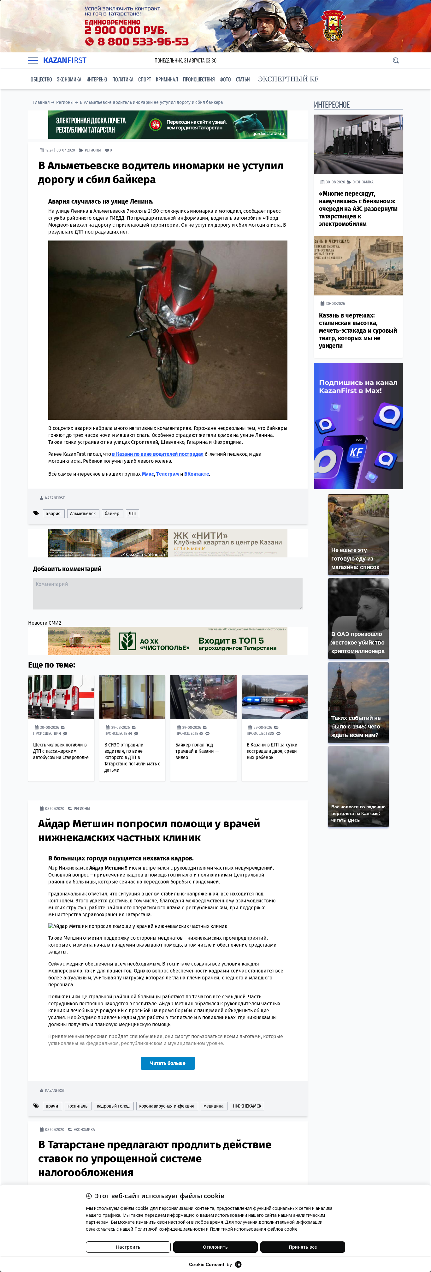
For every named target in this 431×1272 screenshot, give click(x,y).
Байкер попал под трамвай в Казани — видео (196, 751)
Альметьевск (83, 513)
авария (53, 513)
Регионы (65, 102)
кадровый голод (113, 1106)
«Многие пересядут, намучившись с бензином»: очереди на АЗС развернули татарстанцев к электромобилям (358, 209)
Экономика (69, 79)
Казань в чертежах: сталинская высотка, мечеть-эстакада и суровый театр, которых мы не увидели (358, 330)
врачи (52, 1106)
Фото (225, 79)
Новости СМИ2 (44, 623)
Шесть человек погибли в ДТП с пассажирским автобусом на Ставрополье (61, 751)
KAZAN (64, 60)
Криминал (167, 79)
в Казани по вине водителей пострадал (158, 454)
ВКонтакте (196, 474)
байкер (112, 513)
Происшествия (199, 79)
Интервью (96, 79)
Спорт (144, 79)
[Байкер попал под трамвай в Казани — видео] (203, 697)
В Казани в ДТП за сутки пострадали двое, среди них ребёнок (272, 751)
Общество (41, 79)
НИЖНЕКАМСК (247, 1106)
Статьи (243, 79)
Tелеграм (167, 474)
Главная (41, 102)
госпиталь (77, 1106)
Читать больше (168, 1063)
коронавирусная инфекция (166, 1106)
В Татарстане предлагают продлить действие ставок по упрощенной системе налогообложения (154, 1158)
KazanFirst (54, 498)
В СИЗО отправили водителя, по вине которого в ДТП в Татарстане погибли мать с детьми (132, 757)
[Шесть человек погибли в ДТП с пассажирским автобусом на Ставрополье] (61, 697)
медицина (213, 1106)
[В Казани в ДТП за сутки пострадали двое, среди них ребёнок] (275, 697)
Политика (122, 79)
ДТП (132, 513)
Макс (148, 474)
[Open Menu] (33, 60)
